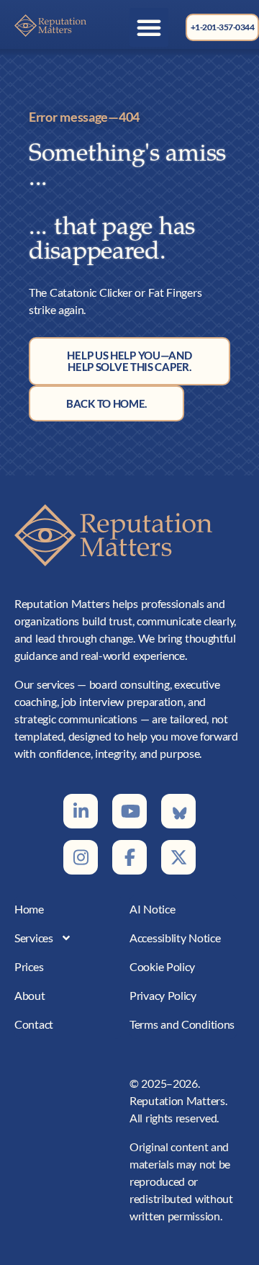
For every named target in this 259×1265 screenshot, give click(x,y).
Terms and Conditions (182, 1024)
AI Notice (152, 909)
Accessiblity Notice (175, 937)
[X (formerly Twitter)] (178, 857)
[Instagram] (80, 857)
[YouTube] (129, 811)
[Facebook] (129, 857)
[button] (149, 27)
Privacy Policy (163, 995)
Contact (33, 1024)
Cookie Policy (162, 966)
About (29, 995)
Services (33, 937)
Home (29, 909)
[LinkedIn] (80, 811)
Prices (28, 966)
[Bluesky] (178, 811)
